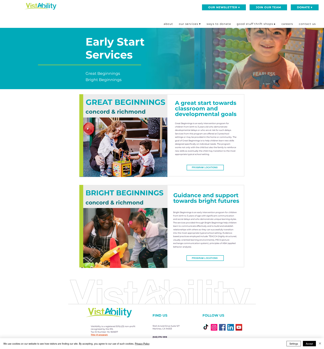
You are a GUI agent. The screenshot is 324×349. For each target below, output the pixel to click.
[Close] (320, 343)
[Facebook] (222, 327)
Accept (309, 343)
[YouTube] (239, 327)
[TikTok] (205, 327)
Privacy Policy (142, 343)
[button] (224, 7)
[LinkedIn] (230, 327)
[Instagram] (214, 327)
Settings (293, 343)
